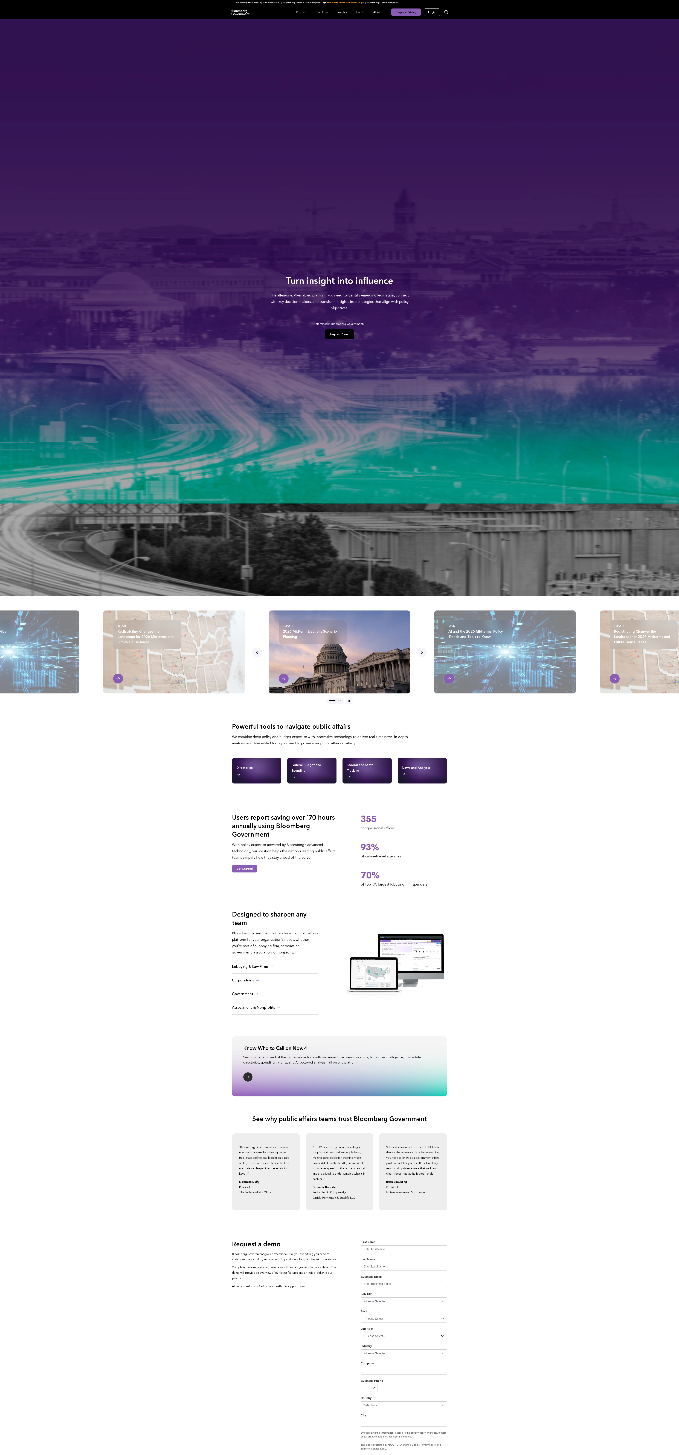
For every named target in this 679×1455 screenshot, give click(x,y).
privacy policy (418, 1432)
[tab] (332, 700)
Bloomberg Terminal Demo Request (301, 3)
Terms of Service (370, 1448)
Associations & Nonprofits (254, 1007)
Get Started (244, 869)
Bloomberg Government (240, 12)
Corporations (243, 980)
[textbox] (412, 1388)
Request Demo (340, 334)
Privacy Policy (428, 1444)
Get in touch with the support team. (282, 1286)
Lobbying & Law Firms (250, 966)
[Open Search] (446, 12)
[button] (259, 3)
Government (243, 994)
